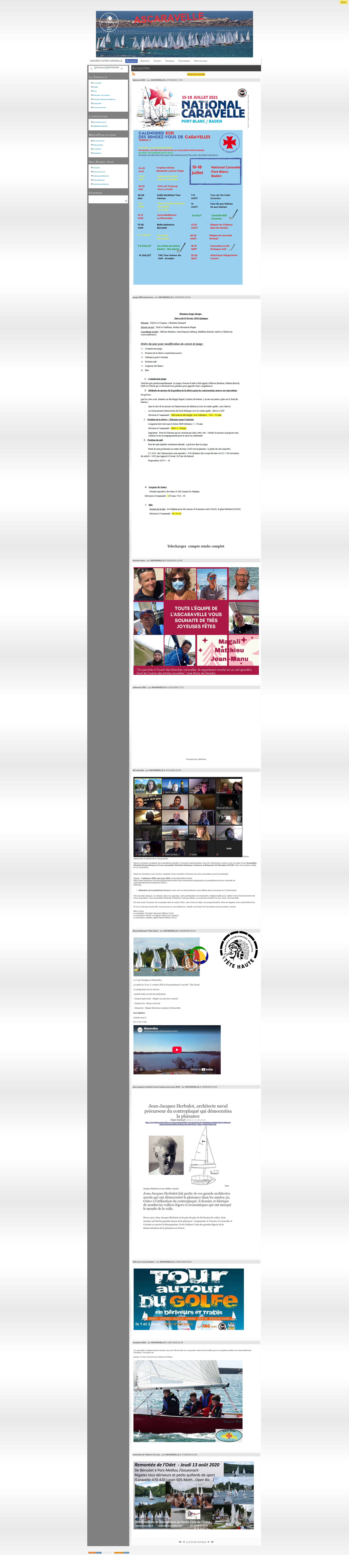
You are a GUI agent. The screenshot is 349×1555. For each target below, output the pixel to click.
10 (202, 1542)
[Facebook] (99, 67)
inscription (139, 1012)
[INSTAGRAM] (112, 67)
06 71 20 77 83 (140, 1022)
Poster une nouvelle (196, 74)
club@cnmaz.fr (139, 1017)
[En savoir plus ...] (122, 1552)
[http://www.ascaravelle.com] (174, 34)
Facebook (95, 192)
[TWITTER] (122, 70)
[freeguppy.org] (95, 1552)
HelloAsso (202, 759)
